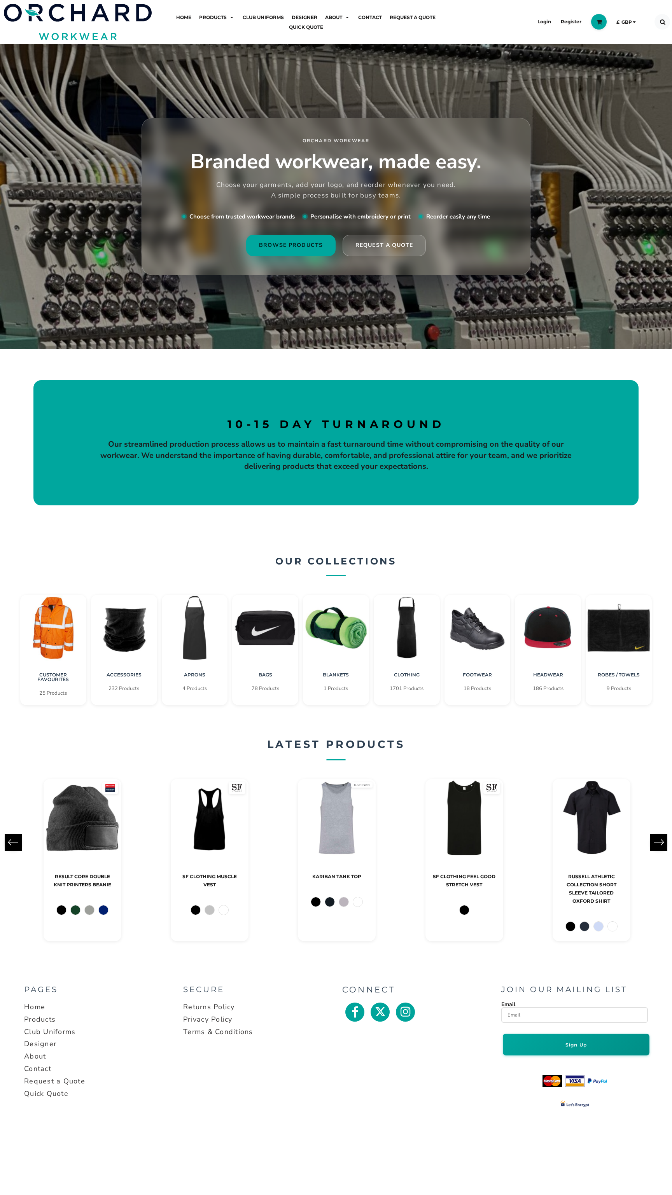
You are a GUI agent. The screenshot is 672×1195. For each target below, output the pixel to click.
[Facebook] (354, 1012)
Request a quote (384, 245)
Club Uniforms (49, 1031)
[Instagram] (405, 1012)
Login (544, 21)
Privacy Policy (208, 1019)
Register (571, 21)
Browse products (291, 245)
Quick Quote (46, 1093)
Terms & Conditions (218, 1031)
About (35, 1056)
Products (40, 1019)
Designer (40, 1043)
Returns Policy (209, 1007)
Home (34, 1007)
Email (508, 1004)
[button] (217, 17)
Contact (37, 1068)
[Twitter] (380, 1012)
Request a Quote (54, 1081)
